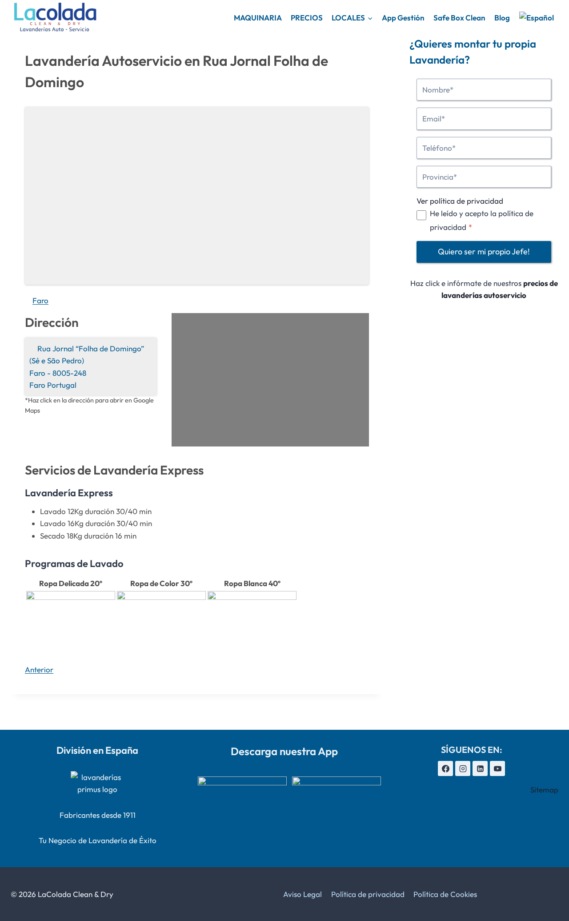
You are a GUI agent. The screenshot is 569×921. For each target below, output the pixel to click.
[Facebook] (445, 768)
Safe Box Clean (459, 17)
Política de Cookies (445, 894)
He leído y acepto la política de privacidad (481, 220)
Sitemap (544, 789)
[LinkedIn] (480, 768)
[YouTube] (497, 768)
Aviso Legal (302, 894)
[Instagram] (462, 768)
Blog (502, 17)
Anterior (39, 669)
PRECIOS (307, 17)
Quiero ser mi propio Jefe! (484, 252)
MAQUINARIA (258, 17)
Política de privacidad (368, 894)
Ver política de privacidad (460, 200)
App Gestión (403, 17)
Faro (40, 300)
